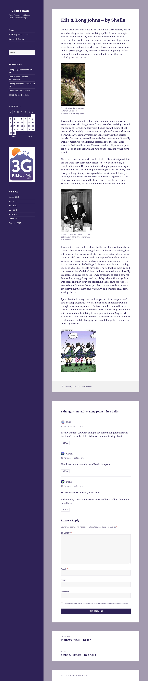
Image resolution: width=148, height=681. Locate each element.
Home (11, 30)
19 (22, 126)
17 (14, 126)
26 (22, 129)
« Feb (14, 136)
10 (14, 122)
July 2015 (12, 201)
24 (14, 129)
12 (22, 122)
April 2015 (13, 214)
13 (25, 122)
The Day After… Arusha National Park (18, 78)
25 (18, 129)
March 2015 (14, 219)
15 (33, 122)
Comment (66, 533)
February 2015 (15, 223)
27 (25, 129)
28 (29, 129)
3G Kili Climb (19, 11)
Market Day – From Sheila (19, 90)
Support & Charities (17, 39)
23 (11, 129)
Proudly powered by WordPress (74, 675)
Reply (65, 443)
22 (33, 126)
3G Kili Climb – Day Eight (19, 95)
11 (18, 122)
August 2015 (14, 197)
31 (14, 133)
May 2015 (13, 210)
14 (29, 122)
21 (29, 126)
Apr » (29, 136)
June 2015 (13, 205)
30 (11, 133)
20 (25, 126)
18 (18, 126)
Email (64, 580)
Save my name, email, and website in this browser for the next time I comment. (96, 603)
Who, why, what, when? (18, 34)
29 (33, 129)
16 (11, 126)
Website (65, 591)
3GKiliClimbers (86, 386)
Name (64, 569)
